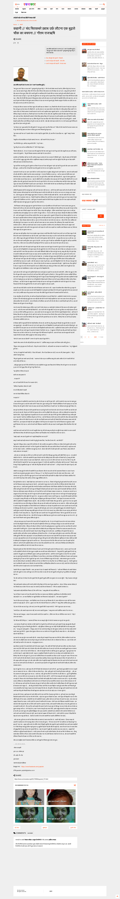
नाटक (63, 9)
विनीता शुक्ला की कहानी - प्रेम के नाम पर (27, 819)
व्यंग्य (57, 9)
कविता (39, 9)
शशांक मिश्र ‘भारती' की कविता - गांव (95, 149)
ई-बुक (16, 12)
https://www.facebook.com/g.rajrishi (32, 766)
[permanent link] (18, 43)
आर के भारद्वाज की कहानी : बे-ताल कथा (56, 63)
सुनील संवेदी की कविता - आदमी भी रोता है (96, 77)
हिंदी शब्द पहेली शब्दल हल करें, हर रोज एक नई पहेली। (27, 20)
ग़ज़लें (51, 9)
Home (15, 24)
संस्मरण (69, 9)
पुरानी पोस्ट (73, 827)
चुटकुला (103, 9)
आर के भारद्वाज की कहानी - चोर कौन (55, 61)
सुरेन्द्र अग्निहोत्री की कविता (93, 178)
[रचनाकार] (29, 5)
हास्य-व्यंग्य (31, 9)
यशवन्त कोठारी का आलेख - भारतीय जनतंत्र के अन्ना (93, 91)
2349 (95, 337)
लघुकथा (24, 9)
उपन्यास (76, 9)
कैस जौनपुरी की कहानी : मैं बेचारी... (54, 58)
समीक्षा (90, 9)
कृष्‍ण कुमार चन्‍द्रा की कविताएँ (93, 49)
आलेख (45, 9)
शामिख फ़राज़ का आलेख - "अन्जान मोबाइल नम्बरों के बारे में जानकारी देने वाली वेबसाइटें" (95, 165)
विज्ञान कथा (23, 12)
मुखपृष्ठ (51, 891)
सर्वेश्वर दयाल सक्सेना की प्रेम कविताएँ (95, 119)
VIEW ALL (101, 225)
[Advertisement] (93, 28)
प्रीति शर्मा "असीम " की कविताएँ (94, 323)
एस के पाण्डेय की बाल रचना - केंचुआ (95, 63)
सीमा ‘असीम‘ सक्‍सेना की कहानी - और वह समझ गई (29, 801)
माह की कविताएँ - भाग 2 (92, 262)
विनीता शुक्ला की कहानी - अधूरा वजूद (57, 819)
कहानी (96, 9)
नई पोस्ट (17, 827)
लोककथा (83, 9)
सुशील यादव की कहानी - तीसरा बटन (57, 801)
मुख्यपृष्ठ (45, 827)
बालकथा (17, 9)
